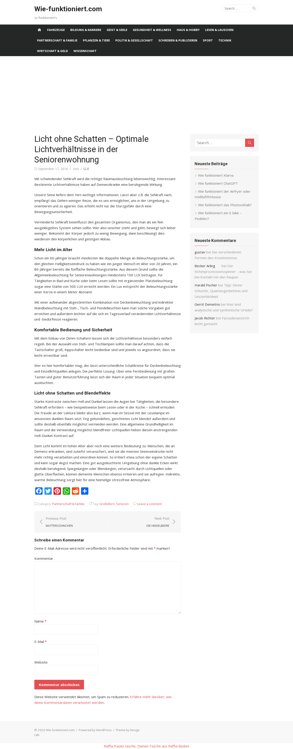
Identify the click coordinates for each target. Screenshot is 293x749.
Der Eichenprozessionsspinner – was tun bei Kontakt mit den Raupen (223, 271)
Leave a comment (149, 504)
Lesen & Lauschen (219, 30)
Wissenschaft (85, 51)
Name (40, 621)
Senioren (122, 504)
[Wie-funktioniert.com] (39, 30)
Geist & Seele (117, 30)
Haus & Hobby (188, 30)
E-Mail (40, 641)
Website (41, 662)
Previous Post (59, 522)
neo (76, 169)
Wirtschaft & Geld (52, 51)
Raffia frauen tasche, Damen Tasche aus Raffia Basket (146, 746)
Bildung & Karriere (85, 30)
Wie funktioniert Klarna (215, 175)
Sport (208, 40)
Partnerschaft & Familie (57, 40)
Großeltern (107, 504)
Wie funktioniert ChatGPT (218, 183)
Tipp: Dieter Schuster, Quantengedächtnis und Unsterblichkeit (221, 291)
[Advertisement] (146, 95)
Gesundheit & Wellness (152, 30)
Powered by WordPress (95, 730)
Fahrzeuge (56, 30)
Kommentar (43, 558)
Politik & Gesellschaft (134, 40)
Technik (224, 40)
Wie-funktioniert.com (68, 9)
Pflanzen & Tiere (96, 40)
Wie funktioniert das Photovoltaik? (225, 205)
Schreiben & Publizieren (177, 40)
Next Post (157, 522)
